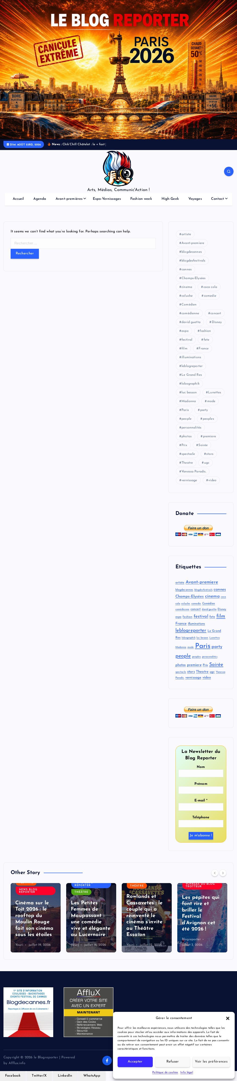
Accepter (135, 1061)
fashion (205, 331)
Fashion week (141, 199)
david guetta (190, 322)
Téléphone (200, 817)
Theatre (187, 463)
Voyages (195, 199)
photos (186, 436)
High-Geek (170, 199)
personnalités (191, 427)
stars (209, 454)
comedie (210, 296)
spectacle (188, 454)
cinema (186, 287)
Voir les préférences (211, 1061)
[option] (36, 917)
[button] (227, 1018)
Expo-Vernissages (107, 199)
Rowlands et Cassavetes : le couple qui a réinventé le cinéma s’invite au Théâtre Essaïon (144, 915)
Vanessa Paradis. (193, 471)
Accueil (18, 199)
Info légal (186, 1072)
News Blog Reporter (28, 890)
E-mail (200, 800)
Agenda (39, 199)
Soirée (203, 445)
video (212, 480)
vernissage (189, 480)
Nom (201, 767)
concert (215, 313)
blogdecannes (191, 252)
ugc (206, 463)
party (204, 410)
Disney (217, 322)
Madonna (188, 401)
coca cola (210, 287)
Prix (184, 445)
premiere (209, 436)
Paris (185, 410)
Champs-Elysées (193, 278)
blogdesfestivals (193, 260)
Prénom (200, 784)
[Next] (222, 872)
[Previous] (214, 872)
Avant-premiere (192, 243)
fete (206, 340)
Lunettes (214, 392)
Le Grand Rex (191, 375)
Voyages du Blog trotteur (200, 885)
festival (186, 340)
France (204, 348)
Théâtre (81, 892)
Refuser (172, 1061)
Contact (217, 199)
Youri (19, 945)
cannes (186, 269)
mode (211, 401)
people (186, 419)
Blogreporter (191, 939)
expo (185, 331)
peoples (208, 419)
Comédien (188, 304)
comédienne (190, 313)
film (184, 348)
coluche (187, 296)
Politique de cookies (165, 1072)
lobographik (190, 383)
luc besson (189, 392)
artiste (186, 234)
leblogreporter (192, 366)
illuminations (191, 357)
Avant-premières (69, 199)
